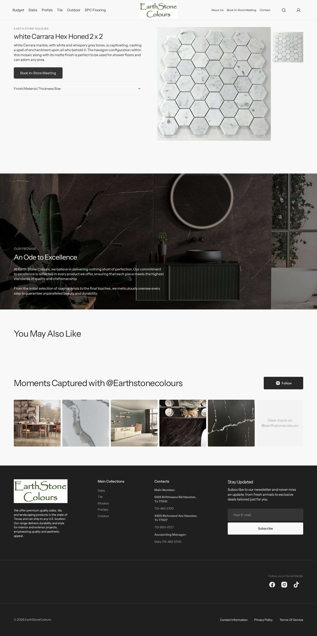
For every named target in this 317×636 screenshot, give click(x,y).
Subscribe (265, 528)
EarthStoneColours (38, 620)
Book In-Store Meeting (38, 73)
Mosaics (103, 503)
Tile (100, 497)
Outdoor (103, 516)
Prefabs (103, 509)
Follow (287, 383)
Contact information (233, 620)
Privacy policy (263, 620)
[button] (284, 10)
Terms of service (291, 620)
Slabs (101, 490)
